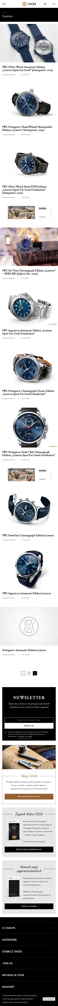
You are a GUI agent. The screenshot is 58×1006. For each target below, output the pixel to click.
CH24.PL (29, 4)
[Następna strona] (35, 673)
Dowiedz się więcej (25, 736)
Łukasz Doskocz (8, 74)
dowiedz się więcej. (21, 1002)
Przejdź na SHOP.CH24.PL (29, 796)
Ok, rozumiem (49, 999)
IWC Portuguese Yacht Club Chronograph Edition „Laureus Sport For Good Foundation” (28, 453)
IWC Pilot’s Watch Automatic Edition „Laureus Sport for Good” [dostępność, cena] (27, 68)
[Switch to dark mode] (45, 4)
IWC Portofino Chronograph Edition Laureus (28, 535)
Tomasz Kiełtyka (8, 540)
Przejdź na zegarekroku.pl (29, 849)
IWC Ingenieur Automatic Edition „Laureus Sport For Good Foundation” (27, 332)
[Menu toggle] (4, 4)
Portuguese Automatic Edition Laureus (24, 650)
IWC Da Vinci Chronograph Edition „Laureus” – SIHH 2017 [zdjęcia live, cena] (29, 272)
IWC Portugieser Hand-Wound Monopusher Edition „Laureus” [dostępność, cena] (27, 128)
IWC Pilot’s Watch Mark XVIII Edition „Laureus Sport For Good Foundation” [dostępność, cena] (24, 190)
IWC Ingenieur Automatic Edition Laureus (26, 593)
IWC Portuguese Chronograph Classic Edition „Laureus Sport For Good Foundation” (28, 392)
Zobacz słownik (29, 906)
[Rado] (29, 212)
